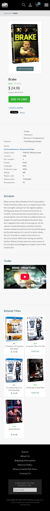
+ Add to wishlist (15, 107)
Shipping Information (25, 460)
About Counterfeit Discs (25, 469)
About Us (25, 456)
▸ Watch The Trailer (25, 69)
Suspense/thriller (27, 149)
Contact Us (25, 473)
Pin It (22, 112)
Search (25, 451)
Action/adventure (11, 149)
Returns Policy (25, 464)
